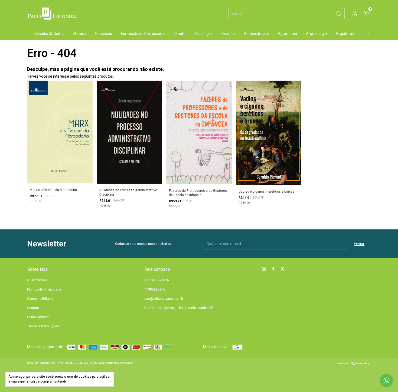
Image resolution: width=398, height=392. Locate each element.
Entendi (60, 381)
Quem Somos (37, 280)
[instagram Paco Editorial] (264, 269)
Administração (256, 33)
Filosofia (228, 33)
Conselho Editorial (40, 299)
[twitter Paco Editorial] (282, 269)
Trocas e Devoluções (43, 326)
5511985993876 (156, 280)
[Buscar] (338, 13)
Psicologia (203, 33)
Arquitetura (345, 33)
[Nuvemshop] (354, 364)
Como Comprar (38, 317)
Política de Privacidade (44, 289)
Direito (179, 33)
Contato (33, 308)
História (79, 33)
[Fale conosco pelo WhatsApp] (386, 380)
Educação (103, 33)
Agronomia (287, 33)
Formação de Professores (143, 33)
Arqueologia (316, 33)
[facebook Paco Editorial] (273, 269)
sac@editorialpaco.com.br (164, 299)
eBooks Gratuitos (49, 33)
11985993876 (154, 289)
